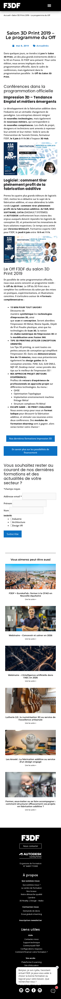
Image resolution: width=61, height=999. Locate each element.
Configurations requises (31, 948)
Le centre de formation (31, 888)
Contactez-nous (31, 939)
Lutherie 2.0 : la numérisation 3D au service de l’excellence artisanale (30, 718)
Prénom (8, 503)
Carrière (31, 897)
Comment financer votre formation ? (31, 952)
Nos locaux (31, 891)
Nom (6, 510)
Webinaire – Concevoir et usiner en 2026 (30, 635)
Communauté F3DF (31, 945)
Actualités (43, 45)
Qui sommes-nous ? (31, 885)
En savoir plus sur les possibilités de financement (30, 451)
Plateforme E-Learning (31, 962)
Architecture (18, 522)
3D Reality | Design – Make (32, 900)
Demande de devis (31, 910)
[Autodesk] (30, 856)
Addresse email (13, 496)
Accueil (7, 15)
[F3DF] (30, 838)
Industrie (17, 518)
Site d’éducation (31, 965)
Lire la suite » (30, 599)
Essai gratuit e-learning (31, 914)
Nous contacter (30, 846)
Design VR (17, 525)
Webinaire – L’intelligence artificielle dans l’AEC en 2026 (30, 676)
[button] (49, 5)
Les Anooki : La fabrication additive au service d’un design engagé (30, 760)
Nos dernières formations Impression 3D (30, 438)
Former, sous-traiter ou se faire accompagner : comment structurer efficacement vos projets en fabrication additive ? (30, 804)
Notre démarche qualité (31, 894)
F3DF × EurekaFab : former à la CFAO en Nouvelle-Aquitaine (30, 594)
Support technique (31, 942)
